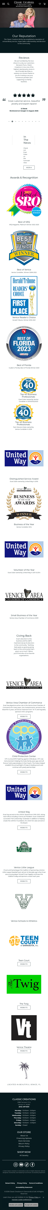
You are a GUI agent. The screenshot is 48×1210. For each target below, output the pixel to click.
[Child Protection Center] (24, 737)
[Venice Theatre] (24, 1027)
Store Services (24, 1141)
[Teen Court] (24, 941)
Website (24, 716)
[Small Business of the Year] (24, 594)
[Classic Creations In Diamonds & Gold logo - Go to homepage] (24, 4)
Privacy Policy (24, 1146)
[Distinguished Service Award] (24, 458)
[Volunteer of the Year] (24, 549)
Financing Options (24, 1138)
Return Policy (24, 1144)
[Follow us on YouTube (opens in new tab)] (21, 1164)
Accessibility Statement (38, 1172)
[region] (24, 107)
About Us (24, 1136)
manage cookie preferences (22, 1199)
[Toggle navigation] (3, 4)
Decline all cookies (15, 1205)
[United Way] (24, 792)
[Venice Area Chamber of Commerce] (24, 683)
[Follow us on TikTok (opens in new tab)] (27, 1164)
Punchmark (27, 1172)
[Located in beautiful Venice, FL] (24, 1070)
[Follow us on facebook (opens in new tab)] (32, 1164)
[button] (8, 4)
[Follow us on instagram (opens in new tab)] (15, 1164)
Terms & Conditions (36, 1183)
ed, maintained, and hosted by (15, 1172)
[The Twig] (24, 984)
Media (29, 167)
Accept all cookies (31, 1205)
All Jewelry (24, 1155)
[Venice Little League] (24, 848)
